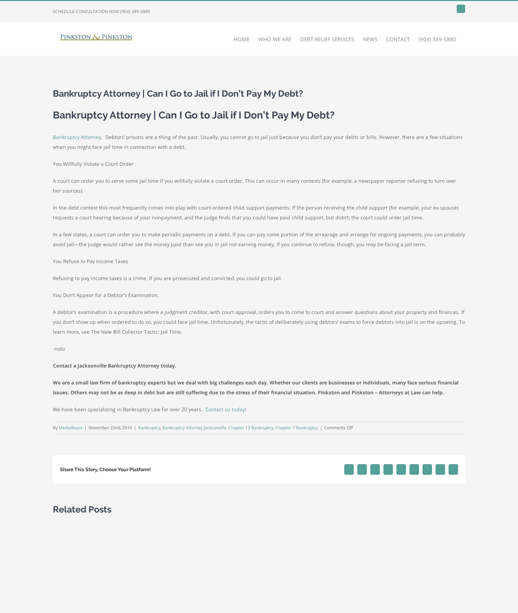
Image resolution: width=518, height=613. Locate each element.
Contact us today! (225, 409)
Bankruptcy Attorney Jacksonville (194, 428)
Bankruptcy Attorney (77, 137)
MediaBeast (70, 428)
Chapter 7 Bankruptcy (297, 428)
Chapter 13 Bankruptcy (250, 428)
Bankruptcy (149, 428)
